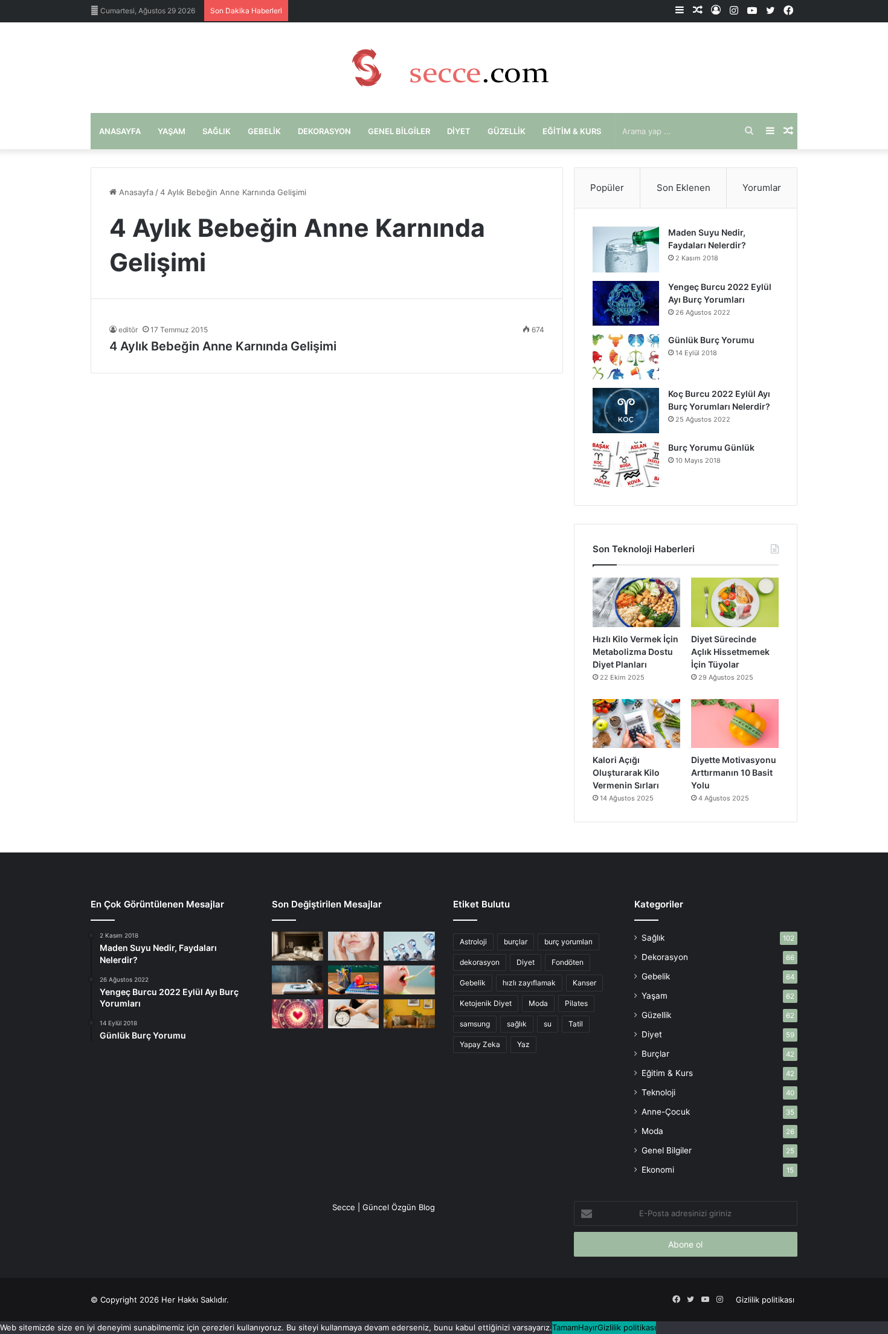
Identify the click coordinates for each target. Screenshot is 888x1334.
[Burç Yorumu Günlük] (626, 464)
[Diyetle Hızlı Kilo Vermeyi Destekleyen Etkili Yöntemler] (297, 979)
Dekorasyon (324, 131)
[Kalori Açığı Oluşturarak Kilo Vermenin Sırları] (636, 724)
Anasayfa (120, 131)
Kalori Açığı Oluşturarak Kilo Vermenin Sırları (626, 772)
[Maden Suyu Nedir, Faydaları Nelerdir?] (626, 249)
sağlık (517, 1023)
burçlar (515, 941)
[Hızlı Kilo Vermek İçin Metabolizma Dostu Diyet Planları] (636, 602)
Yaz (523, 1044)
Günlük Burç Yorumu (711, 340)
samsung (475, 1023)
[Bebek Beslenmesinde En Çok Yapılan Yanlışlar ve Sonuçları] (409, 979)
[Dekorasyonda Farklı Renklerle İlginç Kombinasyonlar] (409, 1013)
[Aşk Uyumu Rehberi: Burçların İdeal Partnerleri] (297, 1013)
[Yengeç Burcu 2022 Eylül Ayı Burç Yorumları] (626, 303)
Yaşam (171, 131)
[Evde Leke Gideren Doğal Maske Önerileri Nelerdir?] (353, 946)
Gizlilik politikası (765, 1299)
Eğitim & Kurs (571, 131)
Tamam (565, 1327)
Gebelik (264, 131)
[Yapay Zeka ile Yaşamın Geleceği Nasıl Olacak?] (409, 946)
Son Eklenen (683, 187)
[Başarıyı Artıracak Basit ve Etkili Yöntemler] (353, 979)
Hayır (587, 1327)
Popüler (607, 187)
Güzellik (506, 131)
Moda (538, 1003)
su (548, 1023)
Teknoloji (658, 1092)
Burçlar (655, 1053)
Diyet (459, 131)
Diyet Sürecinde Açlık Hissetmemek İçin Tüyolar (730, 651)
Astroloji (473, 941)
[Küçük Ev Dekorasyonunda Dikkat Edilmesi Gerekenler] (297, 946)
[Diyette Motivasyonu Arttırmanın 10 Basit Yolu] (735, 724)
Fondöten (568, 962)
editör (128, 329)
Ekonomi (658, 1169)
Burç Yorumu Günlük (711, 447)
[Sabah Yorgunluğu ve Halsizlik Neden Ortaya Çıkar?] (353, 1013)
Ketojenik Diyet (486, 1003)
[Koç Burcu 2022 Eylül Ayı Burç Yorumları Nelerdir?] (626, 410)
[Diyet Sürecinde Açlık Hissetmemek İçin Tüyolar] (735, 602)
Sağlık (216, 131)
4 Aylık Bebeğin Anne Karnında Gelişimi (222, 346)
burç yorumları (568, 941)
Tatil (575, 1023)
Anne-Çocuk (666, 1111)
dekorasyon (480, 962)
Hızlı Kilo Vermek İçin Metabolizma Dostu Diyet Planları (635, 651)
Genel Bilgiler (399, 131)
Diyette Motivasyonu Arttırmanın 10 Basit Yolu (733, 772)
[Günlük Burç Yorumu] (626, 356)
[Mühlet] (444, 68)
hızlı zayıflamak (529, 982)
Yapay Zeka (480, 1044)
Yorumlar (761, 187)
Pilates (576, 1003)
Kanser (584, 982)
